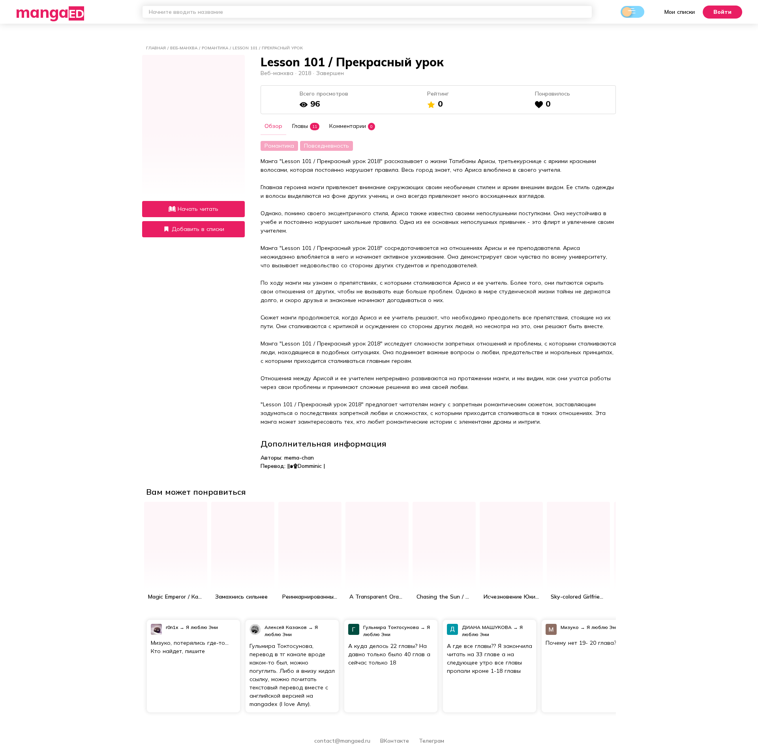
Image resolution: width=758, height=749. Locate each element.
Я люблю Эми (202, 627)
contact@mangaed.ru (342, 740)
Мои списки (679, 11)
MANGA (50, 12)
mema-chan (299, 457)
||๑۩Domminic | (306, 465)
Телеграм (431, 740)
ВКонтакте (395, 740)
